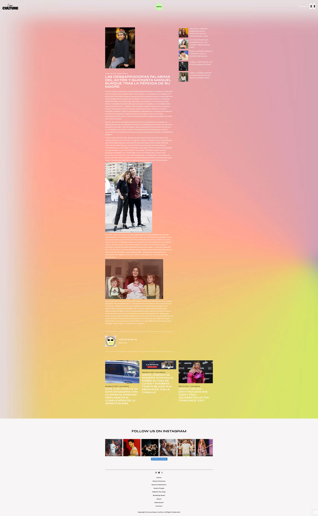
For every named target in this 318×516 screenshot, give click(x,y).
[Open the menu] (159, 6)
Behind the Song (159, 492)
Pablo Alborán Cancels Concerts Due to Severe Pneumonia (201, 53)
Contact (159, 506)
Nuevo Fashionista (159, 485)
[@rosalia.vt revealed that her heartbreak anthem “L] (150, 447)
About (159, 499)
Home (159, 477)
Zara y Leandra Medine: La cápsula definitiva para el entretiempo (201, 75)
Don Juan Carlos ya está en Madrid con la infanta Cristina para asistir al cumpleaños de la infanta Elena (121, 396)
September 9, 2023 (148, 372)
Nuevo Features (123, 73)
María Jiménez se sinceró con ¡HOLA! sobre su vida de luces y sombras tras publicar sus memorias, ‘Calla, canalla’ (157, 383)
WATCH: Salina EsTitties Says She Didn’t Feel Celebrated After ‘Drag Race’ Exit (194, 394)
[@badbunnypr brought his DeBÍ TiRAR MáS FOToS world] (113, 447)
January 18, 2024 (110, 73)
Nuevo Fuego (159, 488)
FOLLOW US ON (147, 431)
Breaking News (159, 495)
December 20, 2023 (111, 386)
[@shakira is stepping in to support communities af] (204, 447)
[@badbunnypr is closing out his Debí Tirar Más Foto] (186, 447)
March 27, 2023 (184, 386)
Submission (159, 502)
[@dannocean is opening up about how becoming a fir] (168, 447)
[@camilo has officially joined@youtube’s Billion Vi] (131, 447)
